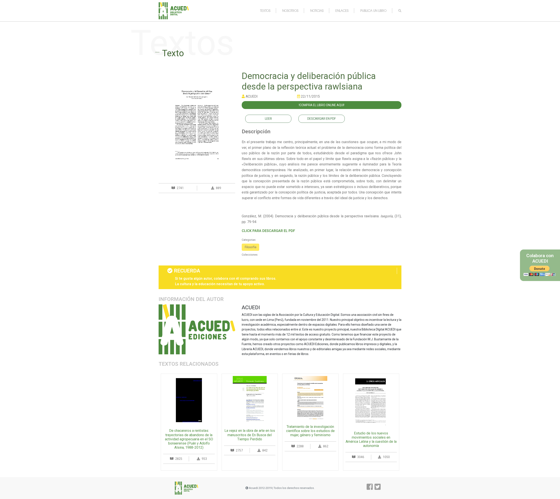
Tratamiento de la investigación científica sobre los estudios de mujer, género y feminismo (310, 431)
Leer (268, 118)
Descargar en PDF (321, 118)
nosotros (290, 10)
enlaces (341, 10)
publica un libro (373, 10)
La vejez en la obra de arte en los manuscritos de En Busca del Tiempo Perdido (249, 435)
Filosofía (250, 247)
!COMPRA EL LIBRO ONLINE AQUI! (321, 105)
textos (265, 10)
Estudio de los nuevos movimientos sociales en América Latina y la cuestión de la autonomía (371, 439)
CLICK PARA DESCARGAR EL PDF (268, 231)
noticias (317, 10)
